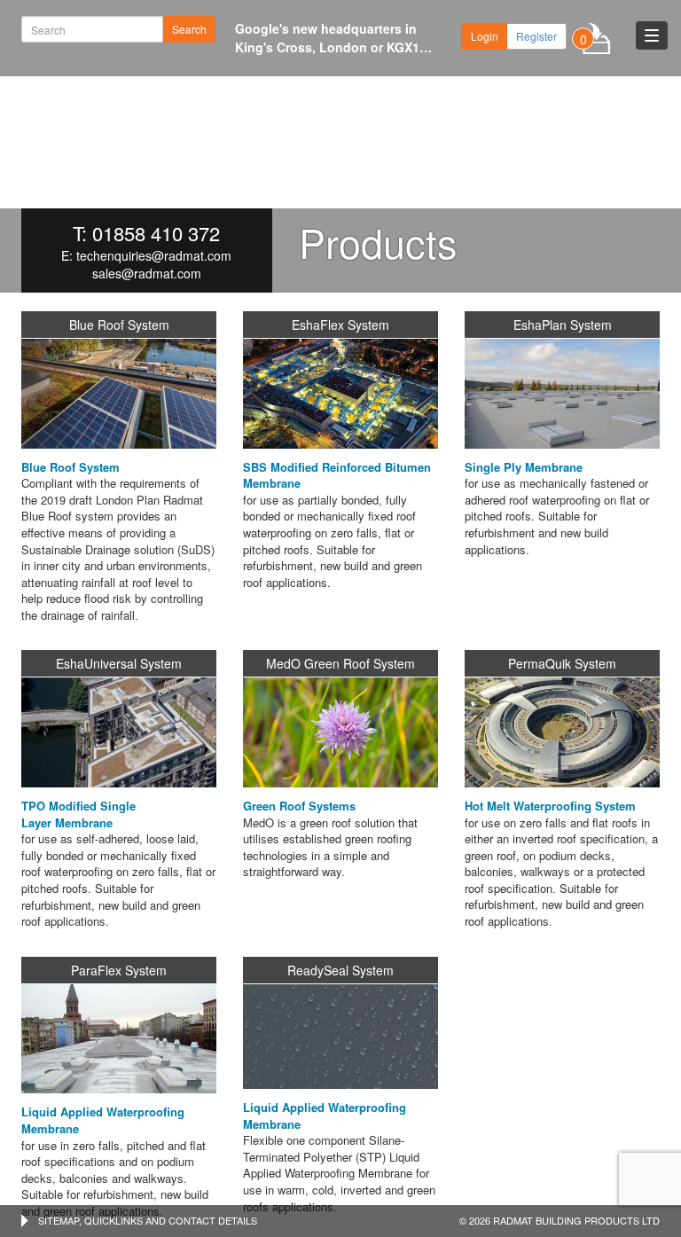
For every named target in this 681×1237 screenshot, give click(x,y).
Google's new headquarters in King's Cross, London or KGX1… (333, 38)
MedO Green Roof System (340, 663)
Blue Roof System (119, 324)
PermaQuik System (562, 663)
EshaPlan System (562, 324)
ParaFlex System (119, 970)
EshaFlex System (340, 324)
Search (189, 28)
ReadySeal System (340, 970)
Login (484, 35)
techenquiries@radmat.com (153, 255)
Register (536, 35)
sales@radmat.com (146, 273)
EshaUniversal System (119, 663)
